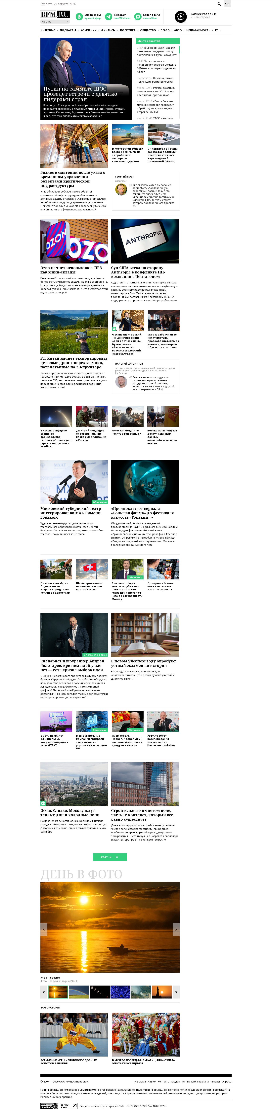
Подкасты (68, 30)
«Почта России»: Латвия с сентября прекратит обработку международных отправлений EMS (155, 106)
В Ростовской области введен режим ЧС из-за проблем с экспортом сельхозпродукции (127, 155)
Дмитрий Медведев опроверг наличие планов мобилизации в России (91, 435)
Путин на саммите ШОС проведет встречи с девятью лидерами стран (80, 94)
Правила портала (198, 1081)
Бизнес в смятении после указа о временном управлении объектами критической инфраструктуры (72, 179)
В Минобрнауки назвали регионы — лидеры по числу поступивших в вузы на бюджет (156, 51)
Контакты (163, 1081)
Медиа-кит (178, 1081)
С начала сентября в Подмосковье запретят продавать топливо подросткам (55, 587)
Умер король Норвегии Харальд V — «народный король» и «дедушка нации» (128, 740)
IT (216, 30)
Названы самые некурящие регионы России (155, 79)
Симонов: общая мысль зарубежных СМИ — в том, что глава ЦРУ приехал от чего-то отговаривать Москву (127, 591)
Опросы (227, 1081)
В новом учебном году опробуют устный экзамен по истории (143, 663)
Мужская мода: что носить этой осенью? (126, 432)
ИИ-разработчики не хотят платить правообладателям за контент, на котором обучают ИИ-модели (163, 341)
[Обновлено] (74, 462)
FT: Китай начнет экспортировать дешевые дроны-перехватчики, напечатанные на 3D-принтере (74, 362)
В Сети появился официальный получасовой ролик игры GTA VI (54, 740)
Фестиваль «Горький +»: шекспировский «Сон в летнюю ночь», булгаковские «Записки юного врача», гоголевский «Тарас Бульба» (127, 344)
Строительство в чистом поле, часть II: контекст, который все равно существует (142, 815)
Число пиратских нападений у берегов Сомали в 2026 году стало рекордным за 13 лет (156, 66)
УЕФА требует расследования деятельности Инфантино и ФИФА (161, 740)
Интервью (47, 30)
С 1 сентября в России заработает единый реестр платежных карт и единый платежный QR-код (163, 155)
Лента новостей (149, 41)
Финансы (108, 30)
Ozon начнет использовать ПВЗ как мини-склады (71, 269)
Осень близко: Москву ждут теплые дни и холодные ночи (70, 812)
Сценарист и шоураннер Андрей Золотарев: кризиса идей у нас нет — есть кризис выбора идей (72, 665)
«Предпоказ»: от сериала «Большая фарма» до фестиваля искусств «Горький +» (142, 513)
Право (165, 30)
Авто (178, 30)
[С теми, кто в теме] (74, 614)
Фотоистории (50, 1007)
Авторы (215, 1081)
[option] (110, 927)
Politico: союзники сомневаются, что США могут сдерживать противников (156, 91)
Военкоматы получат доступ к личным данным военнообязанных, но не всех (162, 437)
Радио (152, 1081)
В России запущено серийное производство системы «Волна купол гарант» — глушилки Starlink (56, 438)
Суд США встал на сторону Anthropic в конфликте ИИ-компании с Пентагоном (138, 272)
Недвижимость (198, 30)
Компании (88, 30)
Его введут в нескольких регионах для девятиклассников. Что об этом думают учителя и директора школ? (142, 675)
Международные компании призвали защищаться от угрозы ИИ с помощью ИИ (91, 742)
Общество (148, 30)
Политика (128, 30)
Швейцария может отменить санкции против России (89, 586)
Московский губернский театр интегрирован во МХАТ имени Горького (70, 513)
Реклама (140, 1081)
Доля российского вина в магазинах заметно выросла (160, 586)
